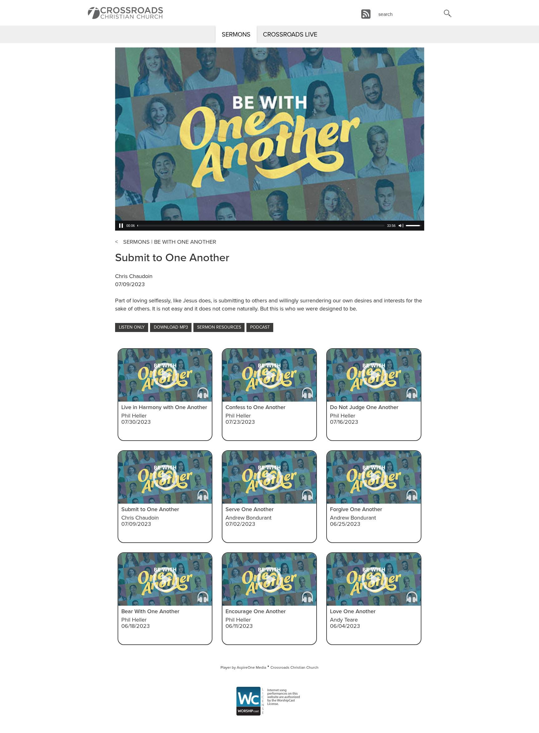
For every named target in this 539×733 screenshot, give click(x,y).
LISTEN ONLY (132, 327)
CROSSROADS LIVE (290, 34)
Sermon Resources (219, 327)
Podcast (260, 327)
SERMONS (236, 34)
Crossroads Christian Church (294, 667)
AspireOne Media (251, 667)
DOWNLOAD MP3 (171, 327)
